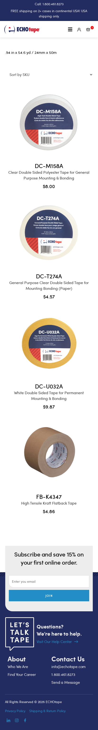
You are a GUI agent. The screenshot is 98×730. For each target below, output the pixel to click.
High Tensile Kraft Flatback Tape (49, 503)
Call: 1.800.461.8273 (49, 4)
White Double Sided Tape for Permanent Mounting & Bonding (49, 395)
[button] (70, 29)
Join (49, 595)
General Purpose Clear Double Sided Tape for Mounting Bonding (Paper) (49, 285)
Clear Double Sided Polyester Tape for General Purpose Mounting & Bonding (48, 175)
